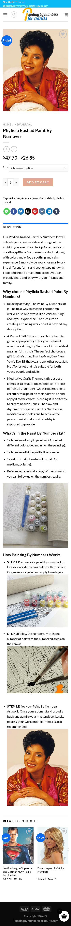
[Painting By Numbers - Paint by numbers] (40, 14)
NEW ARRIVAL (23, 124)
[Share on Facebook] (13, 211)
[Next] (68, 857)
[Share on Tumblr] (56, 211)
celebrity (50, 198)
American (26, 198)
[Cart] (66, 14)
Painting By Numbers (34, 346)
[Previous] (3, 857)
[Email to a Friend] (28, 211)
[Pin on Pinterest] (35, 211)
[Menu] (5, 14)
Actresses (14, 198)
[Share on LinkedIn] (49, 211)
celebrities (39, 198)
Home (7, 124)
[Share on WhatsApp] (6, 211)
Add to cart (38, 182)
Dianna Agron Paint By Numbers (50, 870)
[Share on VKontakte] (42, 211)
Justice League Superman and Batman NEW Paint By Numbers (18, 872)
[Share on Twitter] (21, 211)
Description (12, 227)
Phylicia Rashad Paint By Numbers (32, 237)
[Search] (14, 14)
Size (5, 167)
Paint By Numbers (49, 303)
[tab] (35, 227)
